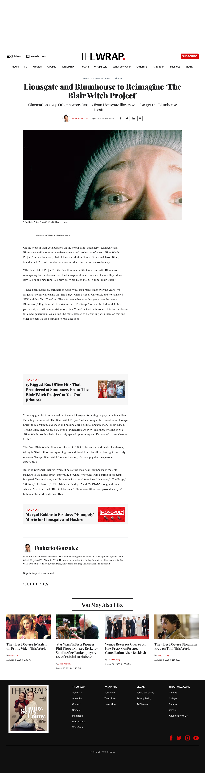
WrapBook (77, 727)
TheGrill (84, 66)
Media (189, 66)
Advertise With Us (178, 715)
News (15, 66)
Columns (141, 66)
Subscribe (189, 56)
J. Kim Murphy (64, 664)
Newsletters (38, 56)
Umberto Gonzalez (79, 118)
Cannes (173, 692)
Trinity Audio (53, 235)
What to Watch (122, 66)
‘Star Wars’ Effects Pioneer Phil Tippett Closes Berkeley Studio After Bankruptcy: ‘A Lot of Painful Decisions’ (77, 650)
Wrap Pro (111, 686)
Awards (51, 66)
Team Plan (109, 698)
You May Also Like (103, 604)
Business (174, 66)
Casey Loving (163, 655)
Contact (76, 704)
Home (86, 78)
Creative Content (102, 78)
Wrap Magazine (179, 686)
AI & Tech (158, 66)
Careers (76, 710)
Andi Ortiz (13, 655)
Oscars (172, 710)
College (173, 698)
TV (26, 66)
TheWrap (78, 686)
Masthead (77, 715)
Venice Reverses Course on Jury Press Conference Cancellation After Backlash (125, 648)
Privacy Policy (144, 698)
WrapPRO (68, 66)
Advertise (77, 698)
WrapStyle (100, 66)
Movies (37, 66)
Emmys (173, 704)
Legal (141, 686)
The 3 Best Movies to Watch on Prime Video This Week (26, 646)
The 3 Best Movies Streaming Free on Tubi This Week (175, 646)
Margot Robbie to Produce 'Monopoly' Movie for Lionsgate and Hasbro (60, 517)
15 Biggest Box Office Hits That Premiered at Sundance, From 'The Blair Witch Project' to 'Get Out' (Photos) (57, 392)
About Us (77, 692)
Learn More (110, 704)
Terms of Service (145, 692)
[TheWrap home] (102, 56)
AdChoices (142, 704)
